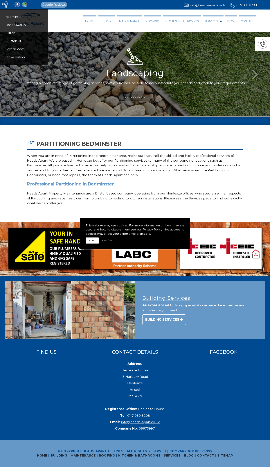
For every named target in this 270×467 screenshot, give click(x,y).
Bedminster (14, 17)
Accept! (92, 240)
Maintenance (129, 21)
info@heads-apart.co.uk (207, 5)
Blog (231, 21)
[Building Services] (70, 310)
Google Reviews (54, 4)
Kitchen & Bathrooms (182, 21)
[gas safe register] (49, 249)
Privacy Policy (152, 229)
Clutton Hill (14, 41)
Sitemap (225, 455)
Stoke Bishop (15, 57)
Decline (107, 240)
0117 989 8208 (246, 5)
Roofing (152, 21)
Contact (247, 21)
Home (89, 21)
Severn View (15, 49)
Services (211, 21)
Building (107, 21)
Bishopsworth (16, 25)
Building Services (162, 319)
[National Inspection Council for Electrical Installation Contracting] (221, 249)
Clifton (10, 33)
